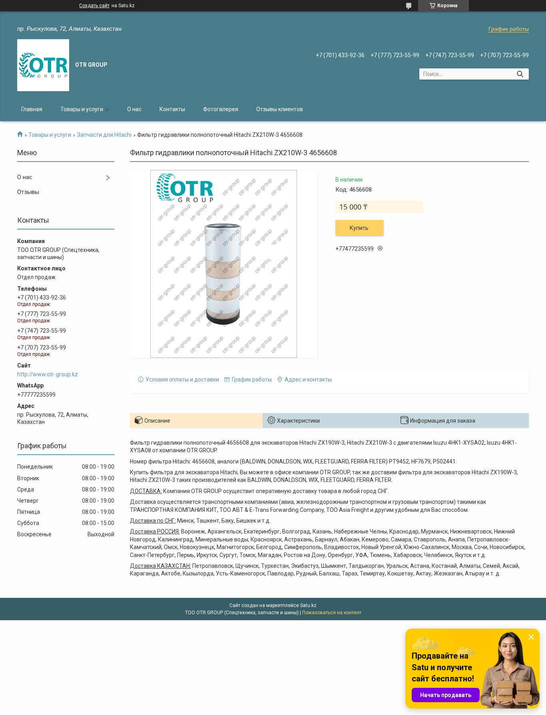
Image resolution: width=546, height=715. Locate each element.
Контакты (172, 109)
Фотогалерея (220, 109)
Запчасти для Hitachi (104, 135)
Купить (359, 228)
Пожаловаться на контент (331, 612)
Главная (31, 109)
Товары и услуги (81, 109)
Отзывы (28, 192)
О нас (134, 109)
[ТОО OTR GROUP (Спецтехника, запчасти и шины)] (43, 65)
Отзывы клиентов (279, 109)
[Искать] (520, 74)
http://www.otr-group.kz (47, 374)
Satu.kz (308, 605)
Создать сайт (94, 5)
